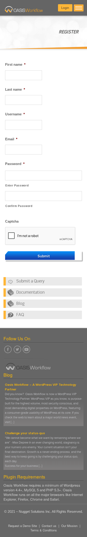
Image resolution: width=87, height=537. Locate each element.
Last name (15, 89)
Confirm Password (18, 206)
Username (15, 114)
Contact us (49, 525)
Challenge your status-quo (25, 433)
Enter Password (17, 185)
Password (15, 164)
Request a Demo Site (22, 525)
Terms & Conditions (43, 530)
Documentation (30, 292)
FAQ (20, 315)
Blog (20, 303)
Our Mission (69, 525)
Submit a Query (30, 281)
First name (15, 64)
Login (65, 8)
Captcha (12, 221)
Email (11, 139)
